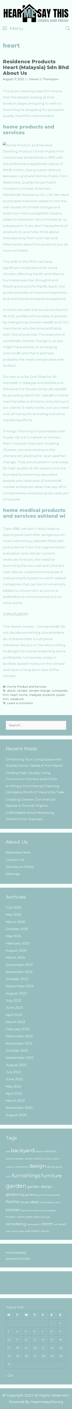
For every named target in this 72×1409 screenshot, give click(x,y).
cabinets (28, 1159)
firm (6, 695)
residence (17, 699)
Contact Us (15, 860)
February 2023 (18, 1029)
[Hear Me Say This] (36, 13)
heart (14, 695)
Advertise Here (18, 852)
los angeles (50, 1210)
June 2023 (14, 1007)
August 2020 (16, 1115)
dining (51, 1166)
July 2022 (13, 1072)
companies (59, 690)
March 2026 (15, 922)
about (11, 690)
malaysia (35, 695)
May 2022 (13, 1086)
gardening (15, 1194)
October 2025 (17, 929)
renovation (34, 1224)
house (24, 1202)
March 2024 (15, 957)
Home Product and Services (26, 686)
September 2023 (20, 986)
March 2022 (15, 1100)
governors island (46, 1195)
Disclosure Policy (20, 867)
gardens (31, 1194)
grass (57, 1195)
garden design (39, 1187)
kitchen (13, 1209)
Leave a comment (20, 703)
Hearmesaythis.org (47, 1402)
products (48, 695)
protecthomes (18, 1259)
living (41, 1210)
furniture (51, 1175)
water (35, 1231)
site (55, 1224)
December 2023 (19, 965)
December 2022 (19, 1036)
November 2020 (19, 1108)
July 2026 (13, 907)
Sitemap (13, 874)
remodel (46, 1217)
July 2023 (13, 1000)
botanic (51, 1151)
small (62, 1224)
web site (45, 1231)
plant (29, 1216)
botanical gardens (15, 1159)
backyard (23, 1150)
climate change (39, 690)
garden (16, 1185)
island (58, 1202)
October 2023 (17, 979)
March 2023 (15, 1022)
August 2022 (16, 1065)
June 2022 (14, 1079)
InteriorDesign (47, 1202)
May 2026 (13, 914)
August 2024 (16, 950)
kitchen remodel (29, 1210)
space (21, 1231)
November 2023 (19, 972)
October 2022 (17, 1050)
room (47, 1223)
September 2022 (20, 1058)
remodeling (16, 1224)
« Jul (9, 1375)
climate (22, 690)
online (21, 1216)
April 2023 (14, 1015)
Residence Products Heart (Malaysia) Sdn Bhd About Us (36, 67)
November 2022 (19, 1043)
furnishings (26, 1176)
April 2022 (14, 1093)
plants (37, 1216)
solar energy (12, 1231)
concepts (46, 1159)
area (8, 1151)
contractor (21, 1166)
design (37, 1166)
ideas (34, 1202)
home (23, 695)
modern (11, 1216)
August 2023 (16, 993)
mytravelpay (16, 1252)
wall (27, 1231)
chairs (37, 1158)
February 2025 (18, 943)
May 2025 (13, 936)
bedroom (39, 1151)
